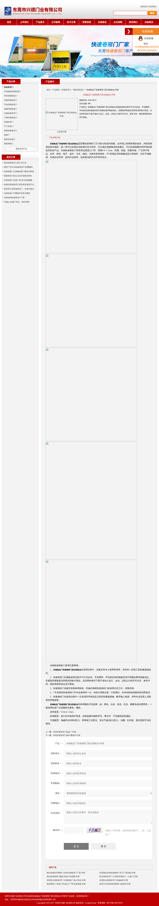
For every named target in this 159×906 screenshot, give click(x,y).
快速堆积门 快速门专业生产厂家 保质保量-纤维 (66, 884)
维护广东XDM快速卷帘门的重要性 (18, 167)
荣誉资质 (86, 22)
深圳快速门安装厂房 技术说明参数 (18, 180)
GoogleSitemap (90, 903)
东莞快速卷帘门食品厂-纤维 (64, 732)
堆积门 (7, 135)
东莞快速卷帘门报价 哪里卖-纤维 (66, 735)
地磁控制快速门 (10, 109)
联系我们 (153, 6)
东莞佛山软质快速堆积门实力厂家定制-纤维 (117, 873)
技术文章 (71, 22)
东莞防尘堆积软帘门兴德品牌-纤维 (113, 880)
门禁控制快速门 (10, 117)
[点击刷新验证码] (94, 830)
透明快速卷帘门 (10, 131)
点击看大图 (61, 132)
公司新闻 (55, 22)
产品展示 (40, 22)
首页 (9, 22)
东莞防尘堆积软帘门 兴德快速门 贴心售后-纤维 (66, 880)
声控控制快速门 (10, 96)
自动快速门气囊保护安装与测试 (17, 193)
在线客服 (148, 38)
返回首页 (144, 6)
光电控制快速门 (10, 100)
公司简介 (24, 22)
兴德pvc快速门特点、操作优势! (17, 202)
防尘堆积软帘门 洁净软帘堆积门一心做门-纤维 (118, 876)
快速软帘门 (8, 122)
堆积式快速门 (78, 90)
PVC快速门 (8, 126)
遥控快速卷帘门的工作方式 (15, 163)
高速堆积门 (8, 144)
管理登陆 (101, 903)
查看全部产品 (21, 149)
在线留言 (102, 22)
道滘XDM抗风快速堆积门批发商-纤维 (115, 884)
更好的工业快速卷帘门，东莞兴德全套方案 (21, 189)
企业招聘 (118, 22)
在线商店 (149, 22)
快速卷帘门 (66, 90)
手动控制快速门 (10, 104)
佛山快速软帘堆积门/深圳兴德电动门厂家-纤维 (66, 873)
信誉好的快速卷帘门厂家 (14, 197)
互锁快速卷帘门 (10, 113)
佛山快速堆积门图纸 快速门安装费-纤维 (63, 876)
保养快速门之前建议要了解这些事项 (19, 171)
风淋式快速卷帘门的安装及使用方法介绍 (21, 184)
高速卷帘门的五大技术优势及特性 (18, 176)
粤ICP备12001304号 (115, 903)
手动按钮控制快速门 (12, 91)
